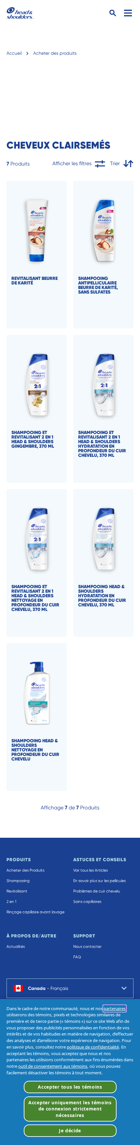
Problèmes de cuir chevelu (96, 891)
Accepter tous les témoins (70, 1087)
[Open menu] (128, 13)
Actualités (16, 946)
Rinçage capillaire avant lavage (35, 912)
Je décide (70, 1130)
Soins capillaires (87, 901)
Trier (115, 163)
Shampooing (18, 880)
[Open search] (112, 13)
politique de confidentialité (93, 1047)
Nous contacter (87, 946)
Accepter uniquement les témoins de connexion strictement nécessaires (70, 1108)
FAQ (77, 957)
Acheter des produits (55, 53)
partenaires (115, 1008)
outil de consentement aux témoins (52, 1066)
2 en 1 (11, 901)
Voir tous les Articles (90, 870)
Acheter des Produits (25, 870)
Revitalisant (17, 891)
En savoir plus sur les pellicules (99, 880)
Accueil (14, 53)
